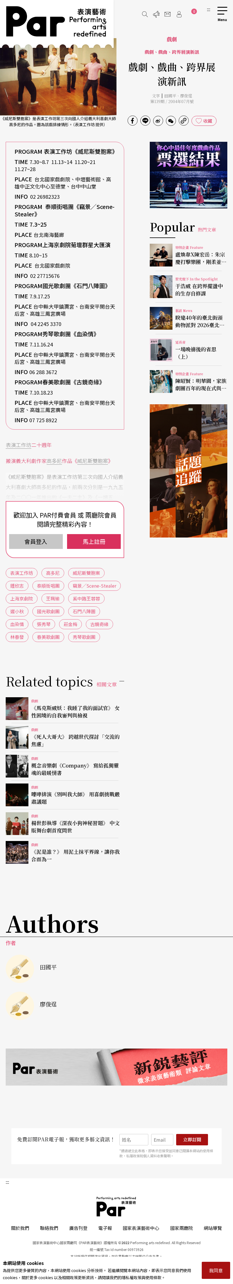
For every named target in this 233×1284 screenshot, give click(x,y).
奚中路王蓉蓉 (86, 598)
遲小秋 (17, 611)
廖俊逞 (186, 96)
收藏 (207, 120)
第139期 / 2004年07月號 (172, 101)
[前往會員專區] (179, 14)
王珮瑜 (53, 598)
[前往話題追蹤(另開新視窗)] (188, 471)
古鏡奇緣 (99, 624)
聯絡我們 (49, 1227)
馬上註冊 (94, 541)
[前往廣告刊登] (156, 14)
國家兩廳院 (181, 1227)
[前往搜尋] (145, 14)
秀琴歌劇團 (84, 636)
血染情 (17, 624)
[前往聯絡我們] (167, 14)
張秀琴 (44, 624)
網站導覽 (213, 1227)
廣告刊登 (78, 1227)
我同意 (216, 1270)
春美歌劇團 (48, 636)
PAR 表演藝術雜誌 (116, 1207)
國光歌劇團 (48, 611)
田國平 (170, 96)
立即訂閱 (192, 1139)
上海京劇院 (21, 598)
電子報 (105, 1227)
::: (208, 9)
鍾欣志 (17, 585)
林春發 (17, 636)
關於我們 (20, 1227)
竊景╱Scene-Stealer (94, 585)
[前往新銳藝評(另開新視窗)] (116, 1067)
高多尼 (54, 460)
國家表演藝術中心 (141, 1227)
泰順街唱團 (48, 585)
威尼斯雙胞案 (92, 460)
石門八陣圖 (84, 611)
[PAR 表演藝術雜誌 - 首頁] (57, 24)
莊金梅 (70, 624)
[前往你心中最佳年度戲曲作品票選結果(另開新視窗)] (188, 175)
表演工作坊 (18, 444)
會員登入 (35, 541)
